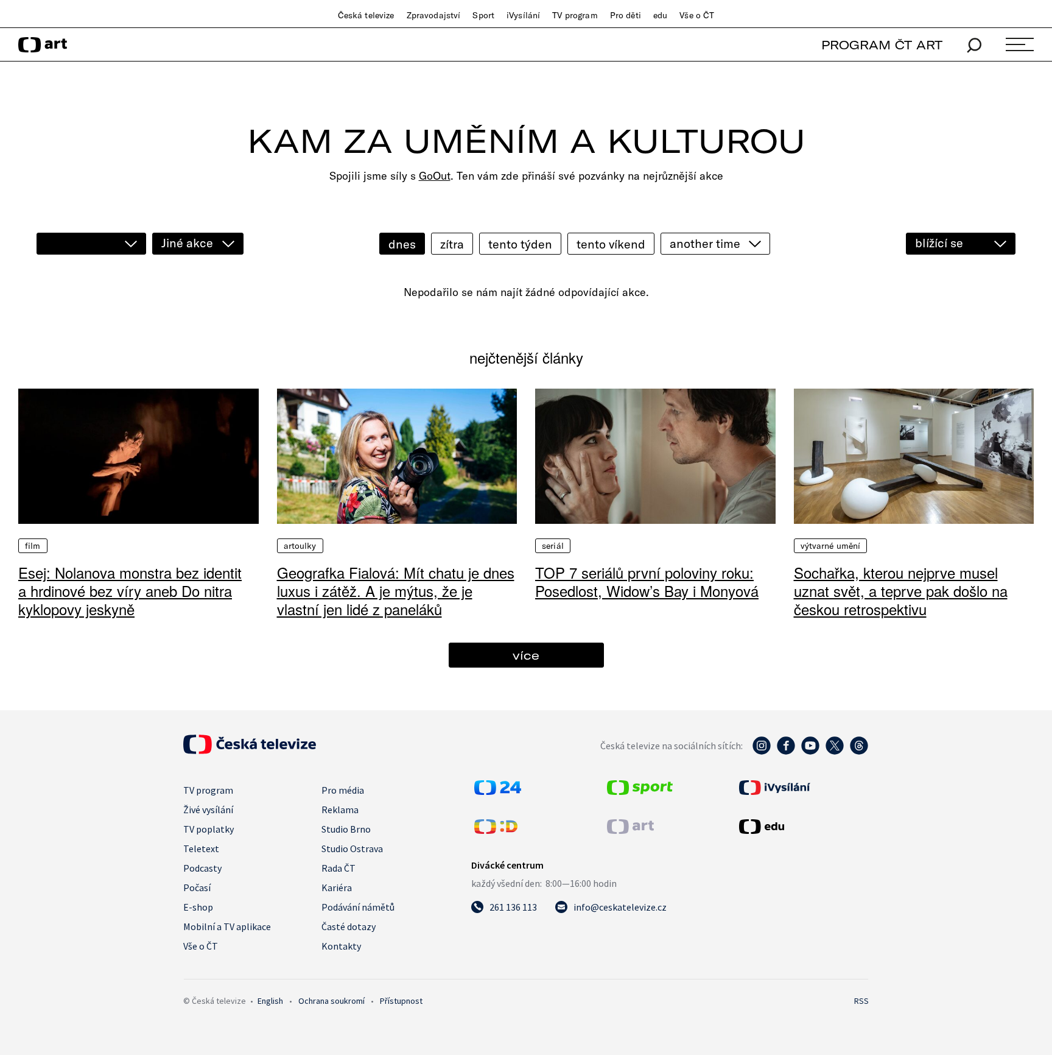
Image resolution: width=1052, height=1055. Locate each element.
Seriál (553, 545)
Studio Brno (346, 829)
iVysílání (523, 15)
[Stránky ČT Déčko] (495, 830)
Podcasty (202, 868)
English (270, 1000)
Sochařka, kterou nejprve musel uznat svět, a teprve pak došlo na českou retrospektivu (901, 590)
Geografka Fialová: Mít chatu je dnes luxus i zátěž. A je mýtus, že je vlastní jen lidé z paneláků (395, 590)
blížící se (939, 242)
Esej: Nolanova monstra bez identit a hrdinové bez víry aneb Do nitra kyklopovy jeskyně (130, 590)
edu (660, 15)
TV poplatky (208, 829)
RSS (861, 1000)
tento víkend (611, 244)
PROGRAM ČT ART (881, 44)
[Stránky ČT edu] (802, 826)
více (526, 655)
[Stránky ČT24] (497, 791)
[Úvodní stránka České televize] (249, 750)
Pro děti (625, 15)
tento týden (520, 244)
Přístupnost (401, 1000)
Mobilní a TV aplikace (227, 926)
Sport (483, 15)
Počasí (197, 887)
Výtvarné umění (831, 545)
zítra (452, 244)
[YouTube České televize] (810, 752)
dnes (402, 244)
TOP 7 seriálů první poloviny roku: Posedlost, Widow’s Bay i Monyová (647, 581)
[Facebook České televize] (786, 752)
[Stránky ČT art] (630, 830)
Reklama (340, 809)
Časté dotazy (348, 926)
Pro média (342, 790)
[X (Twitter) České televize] (834, 752)
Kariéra (336, 887)
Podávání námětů (357, 907)
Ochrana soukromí (331, 1000)
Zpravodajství (434, 15)
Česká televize (366, 15)
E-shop (198, 907)
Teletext (201, 848)
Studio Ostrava (352, 848)
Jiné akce (187, 242)
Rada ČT (338, 868)
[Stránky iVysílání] (802, 787)
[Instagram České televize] (761, 752)
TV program (574, 15)
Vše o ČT (696, 15)
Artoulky (300, 545)
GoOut (435, 176)
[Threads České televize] (859, 752)
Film (33, 545)
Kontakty (341, 946)
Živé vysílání (208, 809)
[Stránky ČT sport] (640, 791)
